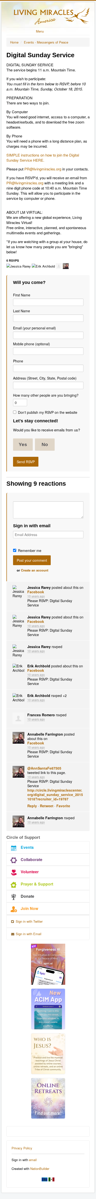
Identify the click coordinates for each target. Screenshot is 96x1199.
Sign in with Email (28, 933)
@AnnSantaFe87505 (44, 768)
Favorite (63, 805)
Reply (32, 805)
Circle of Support (23, 837)
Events (27, 847)
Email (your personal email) (34, 327)
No (45, 444)
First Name (21, 294)
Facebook (35, 592)
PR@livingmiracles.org (42, 168)
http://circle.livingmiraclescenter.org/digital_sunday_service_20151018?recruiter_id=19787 (55, 794)
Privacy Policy (22, 1148)
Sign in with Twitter (29, 921)
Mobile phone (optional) (31, 343)
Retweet (46, 805)
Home (14, 42)
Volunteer (30, 871)
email (33, 1159)
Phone (18, 361)
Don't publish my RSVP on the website (47, 412)
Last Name (21, 310)
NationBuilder (39, 1168)
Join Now (29, 908)
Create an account (34, 570)
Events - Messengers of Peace (46, 42)
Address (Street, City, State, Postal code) (45, 378)
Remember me (29, 550)
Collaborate (31, 859)
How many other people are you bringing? (46, 395)
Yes (23, 444)
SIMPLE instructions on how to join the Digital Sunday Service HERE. (42, 157)
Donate (27, 896)
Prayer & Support (37, 884)
